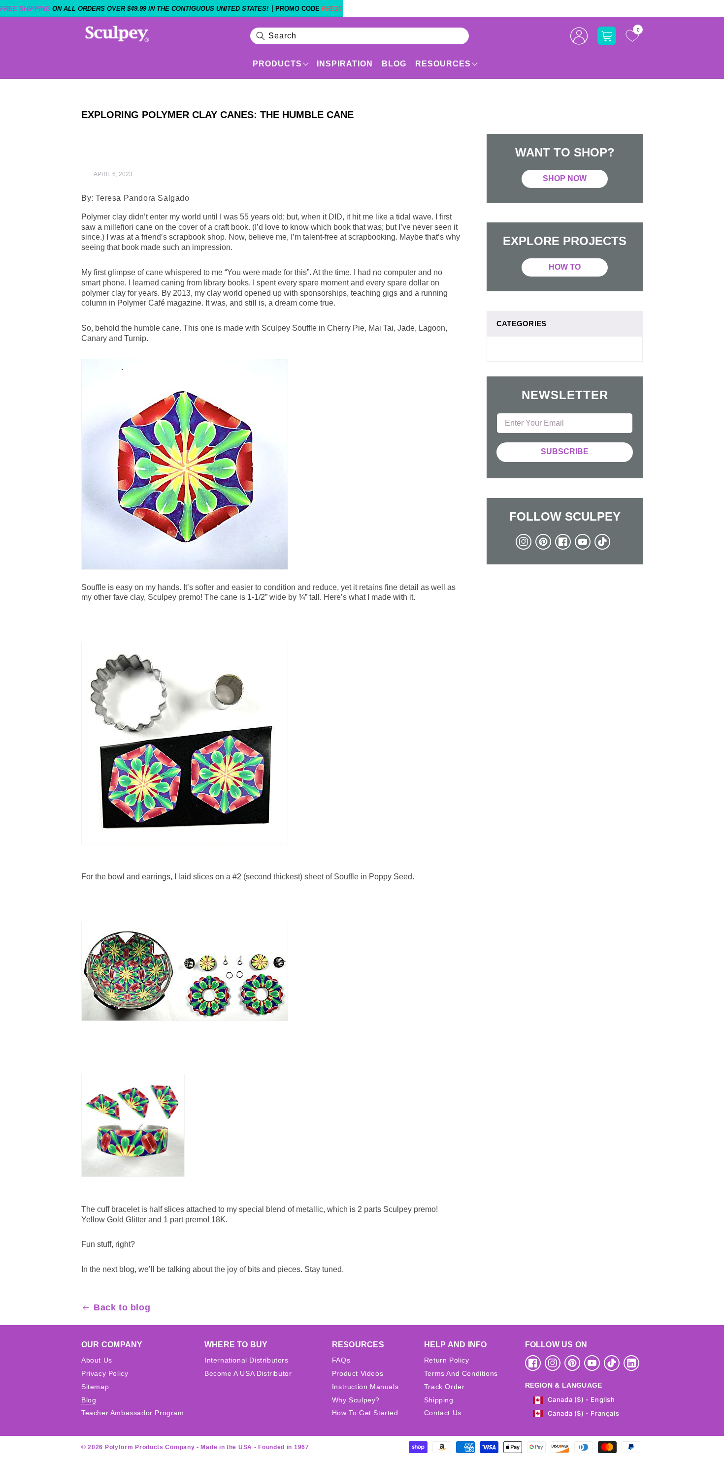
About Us (96, 1360)
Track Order (444, 1387)
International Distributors (246, 1360)
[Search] (260, 35)
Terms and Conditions (461, 1373)
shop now (565, 178)
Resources (443, 64)
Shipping (439, 1400)
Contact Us (442, 1413)
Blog (394, 64)
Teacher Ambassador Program (132, 1413)
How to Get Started (365, 1413)
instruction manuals (365, 1387)
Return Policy (446, 1360)
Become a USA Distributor (248, 1373)
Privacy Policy (104, 1373)
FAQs (341, 1360)
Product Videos (357, 1373)
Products (277, 64)
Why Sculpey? (356, 1400)
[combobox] (359, 36)
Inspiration (345, 64)
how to (565, 267)
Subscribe (565, 451)
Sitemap (95, 1387)
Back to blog (122, 1307)
